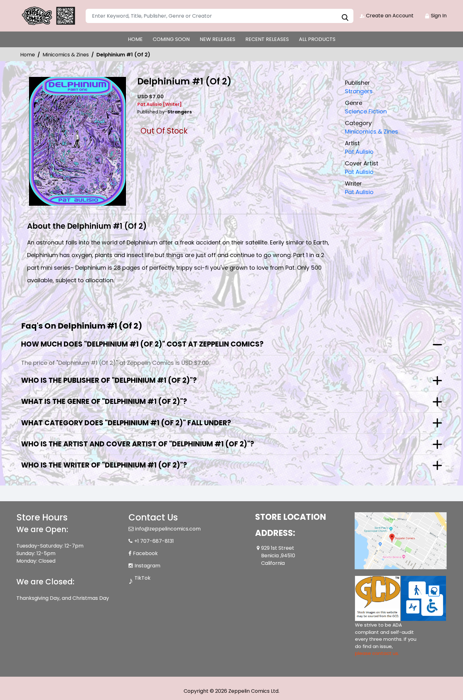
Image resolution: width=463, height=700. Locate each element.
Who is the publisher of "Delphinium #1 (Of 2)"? (109, 380)
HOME (135, 39)
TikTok (142, 578)
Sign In (438, 15)
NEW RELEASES (217, 39)
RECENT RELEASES (267, 39)
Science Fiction (366, 111)
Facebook (145, 553)
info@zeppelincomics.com (168, 528)
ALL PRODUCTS (317, 39)
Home (27, 54)
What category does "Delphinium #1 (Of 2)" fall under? (126, 423)
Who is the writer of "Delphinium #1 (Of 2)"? (104, 465)
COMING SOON (171, 39)
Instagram (147, 565)
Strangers (359, 91)
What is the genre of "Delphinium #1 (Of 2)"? (104, 401)
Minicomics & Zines (66, 54)
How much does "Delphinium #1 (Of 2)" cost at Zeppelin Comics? (142, 344)
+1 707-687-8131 (154, 541)
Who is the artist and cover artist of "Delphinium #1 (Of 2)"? (137, 444)
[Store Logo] (47, 16)
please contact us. (377, 653)
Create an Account (389, 15)
